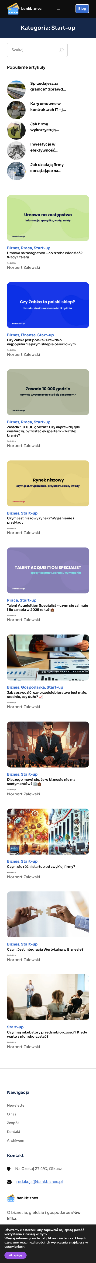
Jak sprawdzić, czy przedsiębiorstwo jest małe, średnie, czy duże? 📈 (47, 694)
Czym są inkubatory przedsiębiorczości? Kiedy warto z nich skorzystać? (47, 1034)
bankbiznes (31, 8)
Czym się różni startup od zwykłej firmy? (41, 867)
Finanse (28, 335)
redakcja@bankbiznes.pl (39, 1181)
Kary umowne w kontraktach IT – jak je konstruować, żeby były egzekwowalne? (48, 107)
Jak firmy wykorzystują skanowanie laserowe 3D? (43, 127)
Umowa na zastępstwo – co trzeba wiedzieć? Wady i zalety (44, 255)
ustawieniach (14, 1247)
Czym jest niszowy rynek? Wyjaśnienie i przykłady (40, 520)
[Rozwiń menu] (58, 9)
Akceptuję (15, 1255)
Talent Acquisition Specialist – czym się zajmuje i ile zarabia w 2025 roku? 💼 (47, 607)
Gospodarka (33, 687)
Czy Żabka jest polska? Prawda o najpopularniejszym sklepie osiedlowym (41, 342)
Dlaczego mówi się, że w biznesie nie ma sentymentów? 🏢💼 (41, 781)
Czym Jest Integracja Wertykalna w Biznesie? (45, 949)
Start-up (42, 248)
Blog (82, 8)
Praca (26, 248)
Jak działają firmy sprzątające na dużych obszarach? (48, 168)
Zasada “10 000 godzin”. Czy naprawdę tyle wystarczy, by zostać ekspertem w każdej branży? (43, 431)
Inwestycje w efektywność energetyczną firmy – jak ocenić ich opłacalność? (48, 147)
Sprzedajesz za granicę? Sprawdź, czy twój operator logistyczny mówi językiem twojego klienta (48, 86)
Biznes (13, 248)
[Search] (61, 50)
